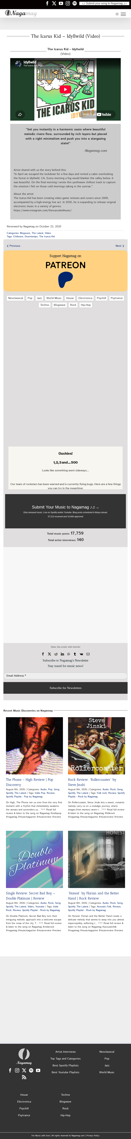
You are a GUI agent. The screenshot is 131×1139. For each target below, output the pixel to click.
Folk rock (102, 793)
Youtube (39, 906)
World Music (54, 298)
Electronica (85, 298)
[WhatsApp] (69, 654)
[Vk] (81, 654)
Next (118, 246)
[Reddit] (56, 654)
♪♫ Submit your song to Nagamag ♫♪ (104, 3)
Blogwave (25, 233)
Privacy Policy (92, 1135)
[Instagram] (17, 1070)
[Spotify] (31, 1070)
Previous (15, 246)
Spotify (9, 793)
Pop (30, 298)
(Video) (65, 51)
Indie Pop (40, 793)
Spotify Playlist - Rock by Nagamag (96, 794)
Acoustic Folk (104, 906)
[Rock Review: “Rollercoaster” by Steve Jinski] (96, 745)
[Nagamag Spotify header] (75, 3)
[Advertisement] (65, 23)
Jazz (39, 298)
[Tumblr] (75, 654)
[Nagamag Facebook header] (48, 3)
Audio (43, 789)
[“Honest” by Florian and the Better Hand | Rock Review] (96, 859)
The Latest (37, 233)
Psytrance (117, 298)
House (70, 298)
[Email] (88, 654)
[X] (49, 654)
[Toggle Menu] (123, 14)
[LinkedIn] (62, 654)
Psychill (101, 298)
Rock (73, 305)
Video (48, 233)
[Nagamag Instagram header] (69, 3)
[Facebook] (43, 654)
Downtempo (31, 236)
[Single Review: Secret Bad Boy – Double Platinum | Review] (34, 859)
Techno (44, 305)
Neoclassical (15, 298)
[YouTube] (38, 1070)
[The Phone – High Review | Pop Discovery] (34, 745)
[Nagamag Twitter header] (55, 3)
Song (56, 789)
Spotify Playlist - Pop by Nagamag (24, 796)
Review (50, 793)
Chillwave (18, 236)
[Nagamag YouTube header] (62, 3)
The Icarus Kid (47, 236)
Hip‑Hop (86, 305)
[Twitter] (24, 1070)
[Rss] (24, 1077)
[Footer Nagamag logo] (24, 1049)
